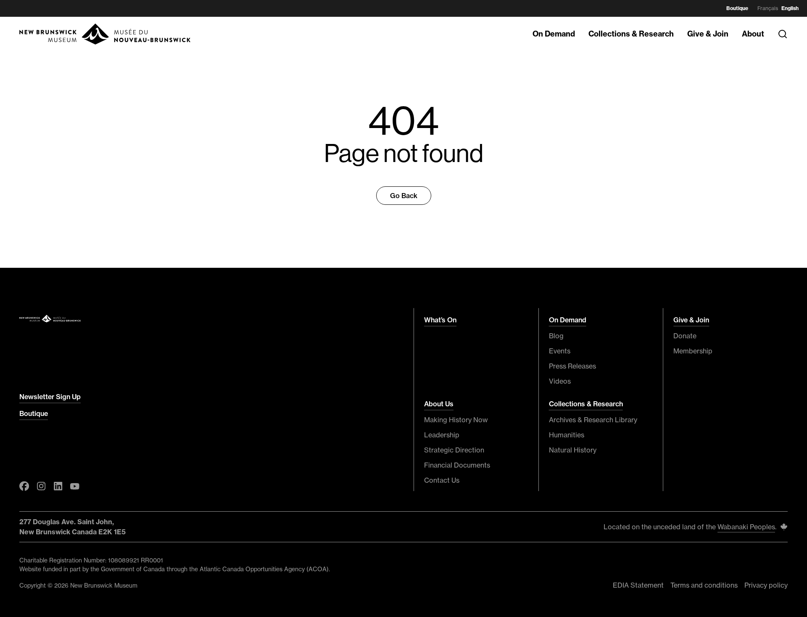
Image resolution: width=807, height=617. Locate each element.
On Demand (554, 34)
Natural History (572, 450)
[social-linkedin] (58, 486)
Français (767, 8)
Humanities (566, 435)
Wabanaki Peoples (746, 527)
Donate (684, 336)
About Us (439, 404)
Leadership (441, 435)
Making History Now (456, 420)
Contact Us (441, 480)
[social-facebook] (24, 486)
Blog (556, 336)
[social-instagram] (41, 486)
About (753, 34)
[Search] (783, 34)
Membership (692, 351)
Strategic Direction (454, 450)
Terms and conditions (704, 585)
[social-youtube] (75, 486)
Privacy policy (766, 585)
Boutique (737, 8)
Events (559, 351)
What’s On (440, 320)
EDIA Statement (638, 585)
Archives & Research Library (593, 420)
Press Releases (572, 366)
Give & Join (707, 34)
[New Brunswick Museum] (105, 34)
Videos (560, 381)
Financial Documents (457, 465)
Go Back (403, 195)
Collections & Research (631, 34)
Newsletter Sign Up (50, 396)
